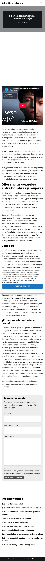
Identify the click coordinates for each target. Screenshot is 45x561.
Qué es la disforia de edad (12, 504)
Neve (10, 559)
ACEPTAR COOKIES (22, 286)
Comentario (9, 437)
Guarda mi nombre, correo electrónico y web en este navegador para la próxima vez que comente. (22, 472)
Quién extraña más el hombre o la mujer (18, 526)
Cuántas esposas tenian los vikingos (16, 518)
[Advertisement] (22, 56)
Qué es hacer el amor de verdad (15, 522)
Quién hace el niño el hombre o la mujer (18, 530)
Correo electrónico (11, 425)
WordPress (32, 559)
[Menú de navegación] (41, 3)
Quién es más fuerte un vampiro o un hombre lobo (22, 534)
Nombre (7, 414)
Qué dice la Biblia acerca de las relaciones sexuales (22, 508)
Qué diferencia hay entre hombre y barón (18, 545)
